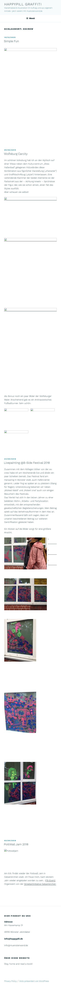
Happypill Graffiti (23, 4)
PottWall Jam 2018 (16, 844)
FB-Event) (50, 880)
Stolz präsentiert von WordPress (34, 981)
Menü (32, 18)
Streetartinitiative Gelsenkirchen (40, 884)
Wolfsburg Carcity (16, 153)
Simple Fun (11, 41)
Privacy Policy (10, 981)
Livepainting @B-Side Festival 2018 (27, 462)
